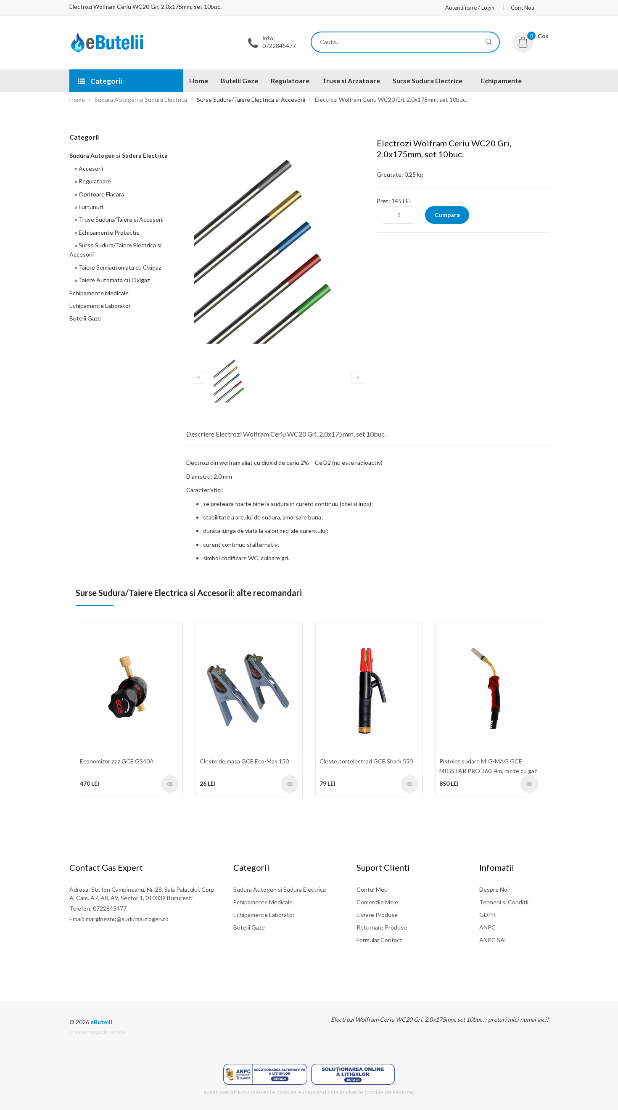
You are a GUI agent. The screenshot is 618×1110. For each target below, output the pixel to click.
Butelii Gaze (85, 318)
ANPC (487, 927)
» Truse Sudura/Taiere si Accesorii (118, 219)
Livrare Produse (377, 914)
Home (77, 99)
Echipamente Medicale (99, 293)
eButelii (101, 1021)
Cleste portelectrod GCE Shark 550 (366, 761)
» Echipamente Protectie (106, 232)
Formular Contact (379, 939)
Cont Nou (522, 7)
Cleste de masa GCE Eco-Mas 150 (244, 761)
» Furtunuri (87, 206)
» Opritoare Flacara (98, 194)
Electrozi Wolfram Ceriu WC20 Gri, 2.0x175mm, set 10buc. (391, 99)
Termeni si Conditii (503, 902)
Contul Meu (372, 889)
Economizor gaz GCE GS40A (117, 761)
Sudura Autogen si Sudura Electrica (141, 99)
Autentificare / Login (469, 7)
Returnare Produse (382, 927)
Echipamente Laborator (100, 305)
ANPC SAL (493, 939)
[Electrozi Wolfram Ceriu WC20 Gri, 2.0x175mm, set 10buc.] (107, 49)
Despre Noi (494, 889)
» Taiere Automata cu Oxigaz (111, 279)
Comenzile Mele (377, 902)
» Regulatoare (91, 181)
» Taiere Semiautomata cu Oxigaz (116, 267)
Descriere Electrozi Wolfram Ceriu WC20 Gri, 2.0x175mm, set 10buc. (286, 434)
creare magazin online (97, 1031)
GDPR (487, 914)
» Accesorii (87, 168)
